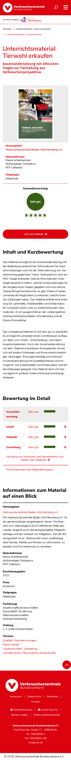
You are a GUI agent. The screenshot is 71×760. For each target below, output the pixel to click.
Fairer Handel (11, 644)
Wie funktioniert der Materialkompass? (29, 470)
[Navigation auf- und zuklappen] (65, 7)
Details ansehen (65, 426)
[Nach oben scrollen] (66, 664)
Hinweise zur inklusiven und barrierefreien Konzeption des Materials (36, 458)
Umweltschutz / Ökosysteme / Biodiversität (29, 653)
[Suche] (55, 7)
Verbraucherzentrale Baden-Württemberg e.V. (34, 149)
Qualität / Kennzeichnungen (19, 640)
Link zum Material (33, 234)
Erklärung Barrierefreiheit (47, 715)
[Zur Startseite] (21, 7)
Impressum (16, 696)
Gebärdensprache (22, 709)
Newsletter (52, 696)
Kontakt (35, 702)
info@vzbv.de (35, 742)
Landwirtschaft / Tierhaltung (20, 649)
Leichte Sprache (49, 709)
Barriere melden (19, 715)
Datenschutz (34, 696)
